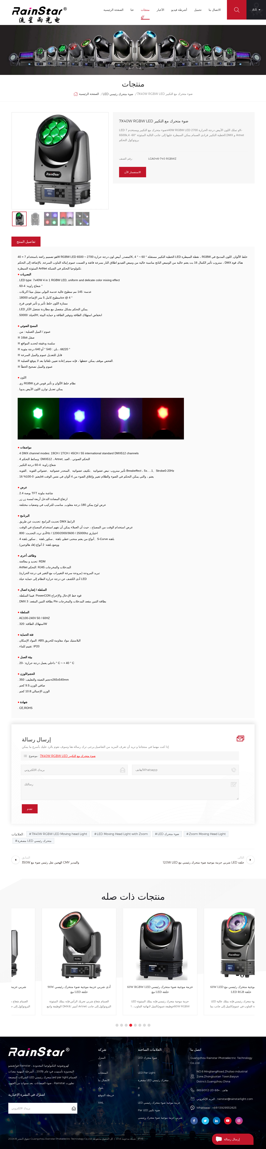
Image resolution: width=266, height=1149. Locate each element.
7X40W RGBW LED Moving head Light (59, 834)
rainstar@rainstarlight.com (235, 1099)
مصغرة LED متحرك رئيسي (35, 841)
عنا (132, 9)
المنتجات (103, 1072)
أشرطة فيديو (179, 9)
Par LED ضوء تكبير (149, 1110)
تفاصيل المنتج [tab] (26, 241)
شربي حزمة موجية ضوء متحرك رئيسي (160, 1117)
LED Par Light (146, 1072)
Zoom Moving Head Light (207, 834)
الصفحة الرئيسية (113, 9)
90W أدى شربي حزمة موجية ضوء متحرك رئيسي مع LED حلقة (52, 989)
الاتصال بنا (215, 9)
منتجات (145, 9)
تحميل (198, 9)
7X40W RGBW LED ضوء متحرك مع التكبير (68, 756)
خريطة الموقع (106, 1095)
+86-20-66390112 (208, 1090)
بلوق (100, 1087)
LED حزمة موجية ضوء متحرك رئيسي (159, 1102)
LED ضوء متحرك (168, 834)
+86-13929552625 (224, 1107)
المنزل (102, 1057)
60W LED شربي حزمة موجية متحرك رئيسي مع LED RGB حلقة (214, 989)
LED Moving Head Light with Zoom (122, 834)
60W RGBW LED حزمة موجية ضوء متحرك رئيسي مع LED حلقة (133, 989)
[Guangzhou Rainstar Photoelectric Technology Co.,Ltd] (39, 15)
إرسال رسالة (232, 1139)
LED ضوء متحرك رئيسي (118, 94)
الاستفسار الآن (132, 172)
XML (100, 1102)
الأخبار (160, 9)
